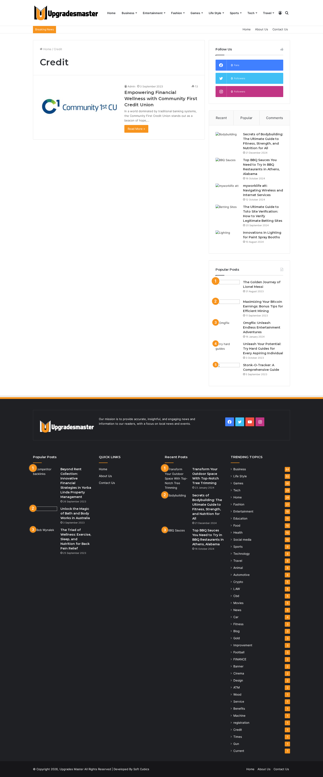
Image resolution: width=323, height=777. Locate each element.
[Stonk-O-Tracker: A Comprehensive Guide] (228, 371)
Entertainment (153, 13)
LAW (236, 589)
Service (238, 701)
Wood (237, 694)
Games (195, 13)
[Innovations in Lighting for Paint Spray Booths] (228, 238)
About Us (261, 29)
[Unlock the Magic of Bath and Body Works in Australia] (45, 515)
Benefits (239, 708)
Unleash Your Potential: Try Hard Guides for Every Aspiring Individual (263, 348)
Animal (238, 567)
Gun (236, 744)
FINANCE (239, 659)
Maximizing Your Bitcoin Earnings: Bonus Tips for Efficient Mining (263, 306)
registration (241, 722)
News (237, 610)
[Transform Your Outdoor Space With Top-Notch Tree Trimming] (177, 478)
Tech (250, 13)
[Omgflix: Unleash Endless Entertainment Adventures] (228, 329)
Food (236, 525)
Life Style (215, 13)
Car (235, 617)
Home (111, 13)
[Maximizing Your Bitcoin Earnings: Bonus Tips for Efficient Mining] (228, 307)
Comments (274, 118)
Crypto (238, 582)
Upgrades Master (72, 769)
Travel (267, 13)
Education (240, 518)
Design (238, 680)
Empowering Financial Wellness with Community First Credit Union (160, 98)
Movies (238, 603)
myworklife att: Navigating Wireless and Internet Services (263, 190)
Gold (236, 638)
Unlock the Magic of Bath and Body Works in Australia (75, 513)
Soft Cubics (141, 769)
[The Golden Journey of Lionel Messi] (228, 288)
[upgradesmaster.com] (66, 13)
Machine (239, 715)
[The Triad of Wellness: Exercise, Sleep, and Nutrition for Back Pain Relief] (45, 536)
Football (238, 652)
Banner (238, 666)
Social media (242, 539)
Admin (131, 86)
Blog (236, 631)
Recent (221, 118)
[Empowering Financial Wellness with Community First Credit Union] (79, 106)
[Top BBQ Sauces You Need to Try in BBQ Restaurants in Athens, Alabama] (228, 166)
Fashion (176, 13)
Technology (241, 553)
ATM (236, 687)
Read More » (136, 128)
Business (128, 13)
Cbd (236, 596)
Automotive (241, 575)
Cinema (238, 673)
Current (238, 751)
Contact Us (280, 29)
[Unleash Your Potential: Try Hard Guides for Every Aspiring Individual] (228, 350)
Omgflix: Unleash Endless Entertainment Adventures (261, 327)
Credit (237, 729)
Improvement (242, 645)
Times (237, 736)
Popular (246, 118)
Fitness (238, 624)
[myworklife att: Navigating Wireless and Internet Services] (228, 192)
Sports (234, 13)
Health (238, 532)
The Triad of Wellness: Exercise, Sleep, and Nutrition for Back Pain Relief (75, 539)
